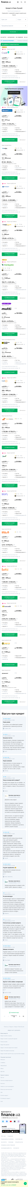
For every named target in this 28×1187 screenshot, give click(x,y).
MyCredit (2, 1071)
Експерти (4, 1142)
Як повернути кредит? (5, 1098)
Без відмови (19, 37)
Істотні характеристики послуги (9, 75)
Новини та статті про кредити (7, 1086)
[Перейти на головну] (6, 2)
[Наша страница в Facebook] (7, 1121)
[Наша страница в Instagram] (18, 1121)
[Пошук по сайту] (21, 2)
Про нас (2, 1077)
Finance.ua (6, 1026)
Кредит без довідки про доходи (7, 1050)
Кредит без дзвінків (5, 1044)
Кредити (11, 1026)
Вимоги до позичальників (6, 1089)
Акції (2, 1101)
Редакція (10, 1136)
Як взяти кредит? (4, 1095)
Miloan (2, 1068)
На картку (3, 37)
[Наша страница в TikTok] (14, 1121)
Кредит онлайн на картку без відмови (9, 1038)
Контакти (3, 1083)
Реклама (10, 1142)
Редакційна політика (7, 1139)
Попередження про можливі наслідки (10, 77)
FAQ (1, 1092)
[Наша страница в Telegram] (3, 1121)
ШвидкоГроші (4, 1065)
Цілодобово (11, 37)
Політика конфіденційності (7, 1080)
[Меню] (25, 2)
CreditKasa (3, 1062)
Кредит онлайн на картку (6, 1035)
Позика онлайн (4, 1041)
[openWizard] (25, 1183)
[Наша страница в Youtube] (11, 1121)
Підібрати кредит (14, 92)
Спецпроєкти (19, 1142)
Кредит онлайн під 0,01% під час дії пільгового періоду (12, 1053)
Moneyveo (3, 1059)
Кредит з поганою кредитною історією (9, 1047)
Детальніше (22, 81)
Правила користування (8, 1145)
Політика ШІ (18, 1139)
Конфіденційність (6, 1148)
